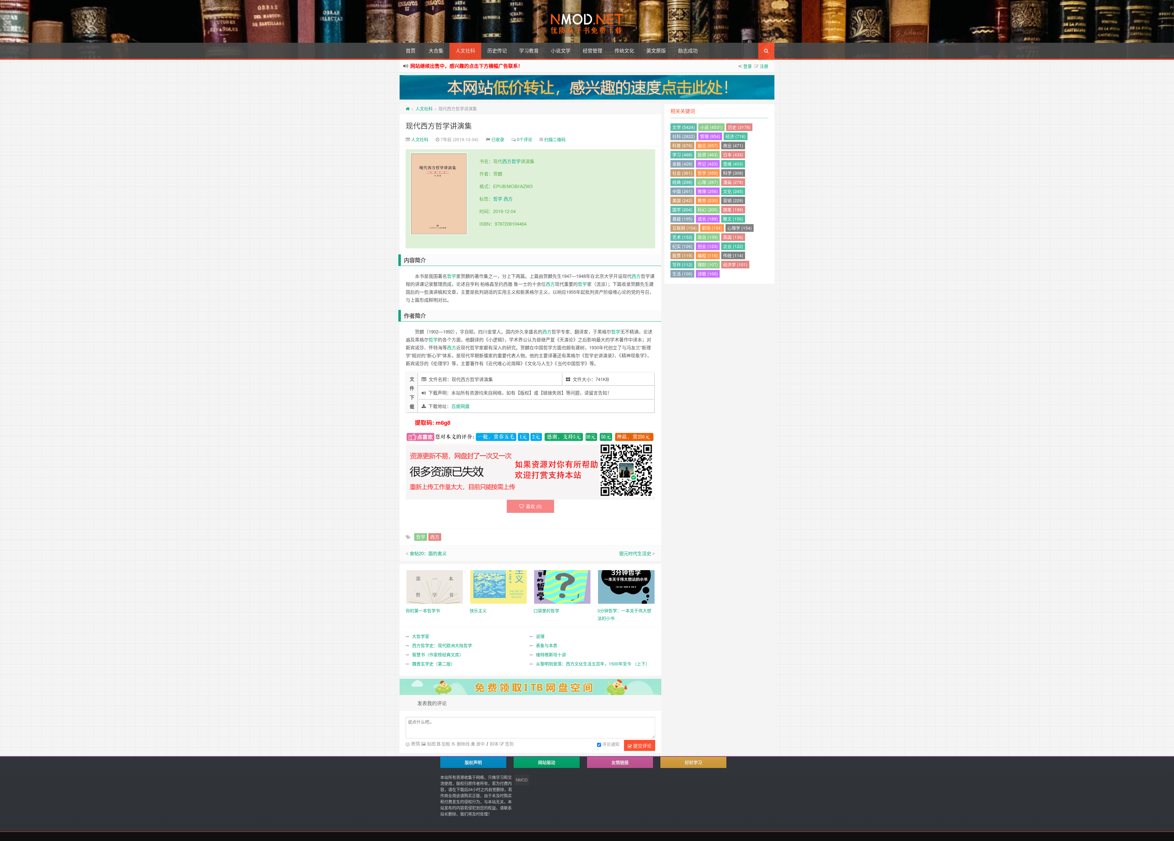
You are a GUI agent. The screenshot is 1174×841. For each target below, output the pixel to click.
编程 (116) (708, 255)
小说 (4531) (711, 127)
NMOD (522, 780)
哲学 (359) (708, 173)
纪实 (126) (682, 246)
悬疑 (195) (682, 219)
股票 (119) (682, 255)
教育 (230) (708, 200)
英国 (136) (733, 237)
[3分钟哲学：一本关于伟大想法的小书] (626, 586)
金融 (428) (682, 164)
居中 (480, 744)
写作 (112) (682, 264)
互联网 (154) (684, 228)
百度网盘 (460, 406)
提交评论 (642, 745)
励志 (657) (708, 145)
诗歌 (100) (708, 274)
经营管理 (592, 50)
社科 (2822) (683, 136)
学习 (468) (682, 154)
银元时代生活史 (635, 553)
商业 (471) (733, 145)
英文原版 (656, 50)
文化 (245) (733, 191)
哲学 (516, 161)
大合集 (436, 50)
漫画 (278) (733, 182)
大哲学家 (420, 636)
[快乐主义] (498, 586)
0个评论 (524, 139)
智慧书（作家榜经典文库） (437, 654)
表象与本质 (546, 645)
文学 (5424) (683, 127)
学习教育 (529, 50)
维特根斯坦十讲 (551, 654)
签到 (509, 744)
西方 (506, 161)
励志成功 (688, 50)
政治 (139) (708, 237)
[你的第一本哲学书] (434, 586)
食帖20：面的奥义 (428, 553)
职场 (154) (712, 228)
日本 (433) (733, 154)
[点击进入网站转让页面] (587, 87)
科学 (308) (733, 173)
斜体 (493, 744)
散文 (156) (733, 219)
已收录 (497, 139)
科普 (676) (682, 145)
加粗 (445, 744)
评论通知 (610, 744)
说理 (540, 636)
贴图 (431, 744)
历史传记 (497, 50)
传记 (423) (708, 164)
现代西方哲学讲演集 (439, 125)
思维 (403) (733, 164)
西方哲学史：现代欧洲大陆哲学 (442, 645)
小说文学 (560, 50)
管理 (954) (710, 136)
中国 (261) (682, 191)
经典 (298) (682, 182)
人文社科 (465, 50)
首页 (410, 50)
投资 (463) (708, 154)
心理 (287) (708, 182)
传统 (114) (733, 255)
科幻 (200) (708, 209)
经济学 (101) (735, 264)
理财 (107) (708, 264)
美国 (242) (682, 200)
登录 (747, 66)
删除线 (463, 744)
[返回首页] (408, 108)
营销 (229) (733, 200)
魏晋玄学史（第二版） (433, 664)
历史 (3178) (739, 127)
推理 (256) (708, 191)
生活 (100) (682, 274)
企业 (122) (733, 246)
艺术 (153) (682, 237)
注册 (764, 66)
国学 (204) (682, 209)
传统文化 (624, 50)
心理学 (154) (739, 228)
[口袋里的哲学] (562, 586)
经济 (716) (735, 136)
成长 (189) (708, 219)
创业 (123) (708, 246)
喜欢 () (534, 506)
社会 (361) (682, 173)
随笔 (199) (733, 209)
